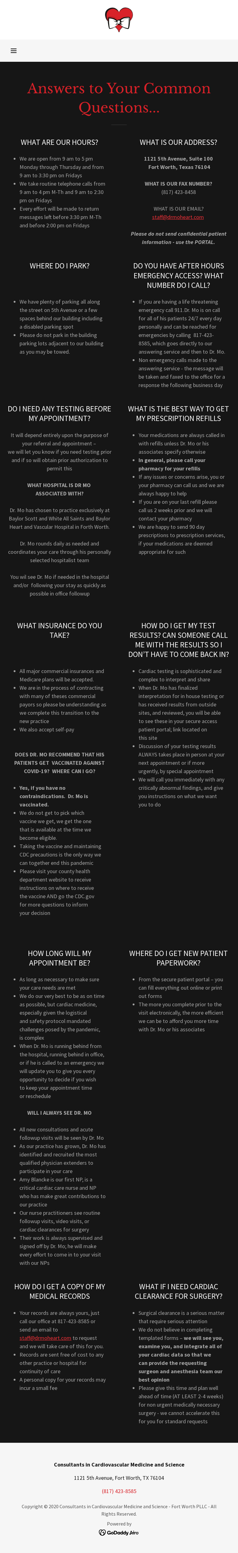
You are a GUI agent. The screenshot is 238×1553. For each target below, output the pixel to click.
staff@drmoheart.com (178, 217)
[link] (119, 19)
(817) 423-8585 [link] (119, 1491)
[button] (13, 50)
